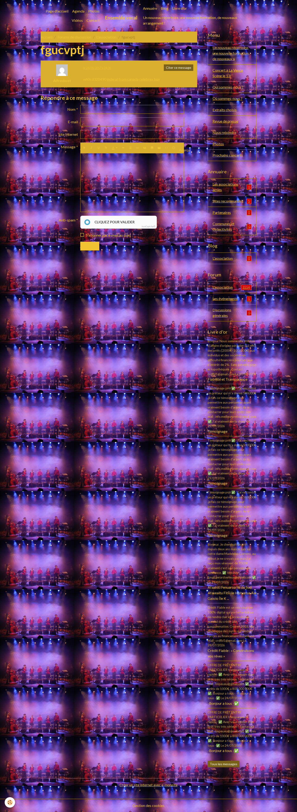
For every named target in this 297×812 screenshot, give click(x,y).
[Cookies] (10, 802)
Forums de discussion (74, 37)
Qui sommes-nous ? (228, 87)
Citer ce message (178, 68)
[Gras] (84, 148)
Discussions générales (231, 313)
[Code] (166, 148)
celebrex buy (149, 79)
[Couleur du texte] (115, 148)
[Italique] (91, 148)
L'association (106, 37)
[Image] (152, 148)
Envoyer (89, 246)
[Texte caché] (144, 148)
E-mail (73, 122)
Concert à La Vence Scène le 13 (228, 73)
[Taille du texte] (106, 148)
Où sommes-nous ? (227, 98)
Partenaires (231, 212)
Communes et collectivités (231, 226)
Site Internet (68, 134)
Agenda (78, 11)
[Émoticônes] (173, 148)
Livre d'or (179, 8)
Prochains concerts (228, 155)
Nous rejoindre (224, 132)
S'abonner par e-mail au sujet (108, 235)
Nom (71, 109)
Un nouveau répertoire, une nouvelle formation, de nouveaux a (231, 53)
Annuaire (150, 8)
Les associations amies (231, 187)
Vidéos (77, 20)
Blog (164, 8)
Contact (93, 20)
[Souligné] (98, 148)
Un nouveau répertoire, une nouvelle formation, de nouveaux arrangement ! (190, 20)
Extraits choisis (225, 109)
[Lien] (137, 148)
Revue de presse (225, 121)
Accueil (46, 37)
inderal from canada (123, 79)
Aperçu (184, 150)
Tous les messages (223, 764)
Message (68, 147)
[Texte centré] (130, 148)
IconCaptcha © (148, 226)
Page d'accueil (57, 11)
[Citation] (123, 148)
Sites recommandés (231, 201)
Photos (94, 11)
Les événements (231, 298)
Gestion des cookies (148, 805)
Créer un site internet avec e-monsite (148, 785)
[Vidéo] (159, 148)
